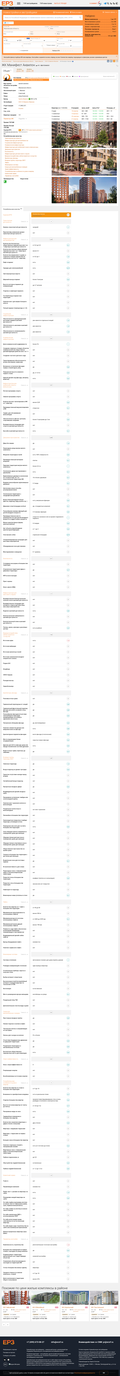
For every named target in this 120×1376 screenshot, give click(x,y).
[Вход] (116, 3)
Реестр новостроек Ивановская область (23, 61)
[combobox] (8, 8)
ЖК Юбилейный (38, 1307)
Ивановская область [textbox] (11, 28)
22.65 (56, 1307)
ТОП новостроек (46, 3)
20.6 (115, 1307)
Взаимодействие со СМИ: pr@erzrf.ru (96, 1342)
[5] (72, 51)
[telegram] (105, 3)
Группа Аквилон (39, 61)
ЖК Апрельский (67, 1307)
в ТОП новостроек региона (33, 130)
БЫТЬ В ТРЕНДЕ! (60, 3)
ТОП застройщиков (30, 3)
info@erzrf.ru (57, 1342)
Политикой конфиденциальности (84, 1373)
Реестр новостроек (6, 61)
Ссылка (21, 108)
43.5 (20, 130)
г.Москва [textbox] (6, 8)
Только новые (51, 45)
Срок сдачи (60, 38)
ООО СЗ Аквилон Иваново (51, 61)
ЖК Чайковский (9, 1307)
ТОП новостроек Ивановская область (38, 77)
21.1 (27, 1307)
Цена (5, 38)
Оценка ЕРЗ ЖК (60, 43)
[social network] (5, 1360)
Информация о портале (10, 1349)
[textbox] (66, 28)
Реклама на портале (9, 1352)
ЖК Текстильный (97, 1307)
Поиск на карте (77, 12)
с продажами (24, 50)
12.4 (86, 1307)
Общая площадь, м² (35, 38)
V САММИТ (93, 3)
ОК (104, 1373)
